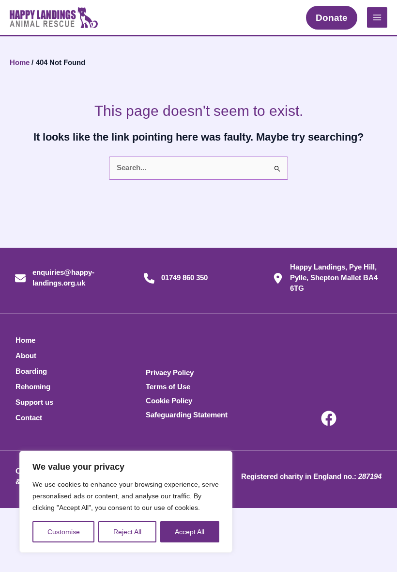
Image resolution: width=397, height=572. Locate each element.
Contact (28, 418)
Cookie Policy (169, 401)
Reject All (127, 532)
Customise (63, 532)
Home (25, 340)
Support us (34, 402)
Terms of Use (168, 387)
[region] (125, 502)
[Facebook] (328, 418)
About (25, 356)
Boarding (31, 371)
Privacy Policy (170, 373)
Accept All (189, 532)
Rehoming (32, 387)
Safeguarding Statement (187, 415)
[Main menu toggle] (377, 17)
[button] (331, 18)
